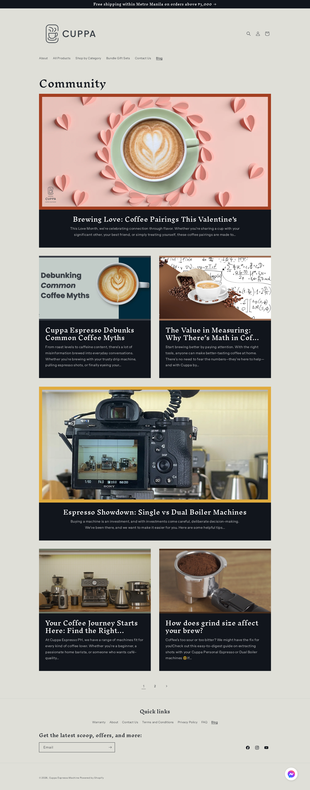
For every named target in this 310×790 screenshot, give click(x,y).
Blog (214, 722)
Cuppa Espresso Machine (64, 777)
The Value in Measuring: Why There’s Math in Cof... (212, 333)
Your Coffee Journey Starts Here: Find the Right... (91, 626)
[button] (248, 33)
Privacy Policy (187, 722)
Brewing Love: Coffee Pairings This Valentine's (155, 219)
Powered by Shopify (92, 777)
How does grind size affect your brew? (212, 626)
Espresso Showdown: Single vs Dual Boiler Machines (155, 512)
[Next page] (166, 686)
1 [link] (143, 686)
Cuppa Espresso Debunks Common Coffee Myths (89, 333)
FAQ (204, 722)
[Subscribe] (110, 747)
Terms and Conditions (158, 722)
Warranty (98, 722)
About (113, 722)
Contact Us (130, 722)
